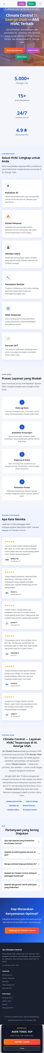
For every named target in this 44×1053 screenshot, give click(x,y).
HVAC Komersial (8, 985)
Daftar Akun (6, 1001)
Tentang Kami (7, 998)
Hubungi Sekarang (14, 50)
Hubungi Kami (7, 1008)
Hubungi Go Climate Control (22, 930)
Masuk (31, 4)
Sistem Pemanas (8, 978)
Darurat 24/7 (7, 988)
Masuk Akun (22, 57)
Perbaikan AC (7, 975)
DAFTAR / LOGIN (22, 1042)
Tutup (22, 1048)
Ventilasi (5, 981)
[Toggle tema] (39, 3)
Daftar (21, 4)
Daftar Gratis (33, 50)
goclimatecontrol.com (15, 1020)
